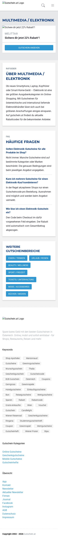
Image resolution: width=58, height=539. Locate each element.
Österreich (30, 379)
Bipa (46, 431)
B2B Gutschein (12, 379)
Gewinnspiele (28, 384)
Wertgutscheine (44, 426)
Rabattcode (37, 400)
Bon (7, 395)
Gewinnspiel (25, 426)
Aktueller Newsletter (12, 492)
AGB (4, 510)
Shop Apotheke (13, 358)
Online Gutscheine (11, 451)
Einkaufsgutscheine (36, 389)
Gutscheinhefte (10, 462)
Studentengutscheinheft (31, 421)
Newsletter (7, 488)
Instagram (7, 506)
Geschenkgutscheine (37, 415)
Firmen (6, 495)
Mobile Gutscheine (12, 458)
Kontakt (6, 485)
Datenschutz (9, 513)
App (4, 481)
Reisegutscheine (23, 395)
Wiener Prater (31, 431)
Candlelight (27, 410)
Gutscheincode (37, 374)
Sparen (9, 400)
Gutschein (10, 410)
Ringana (9, 421)
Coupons (46, 379)
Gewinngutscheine (31, 363)
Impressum (8, 517)
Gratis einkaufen (13, 405)
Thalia (32, 368)
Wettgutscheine (44, 395)
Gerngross (10, 384)
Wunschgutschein (14, 368)
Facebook (7, 503)
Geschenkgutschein (15, 374)
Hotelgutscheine (13, 389)
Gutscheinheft (12, 431)
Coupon (9, 426)
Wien (29, 405)
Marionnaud (31, 358)
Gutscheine (11, 363)
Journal (6, 499)
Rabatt (22, 400)
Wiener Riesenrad (14, 415)
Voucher (42, 405)
